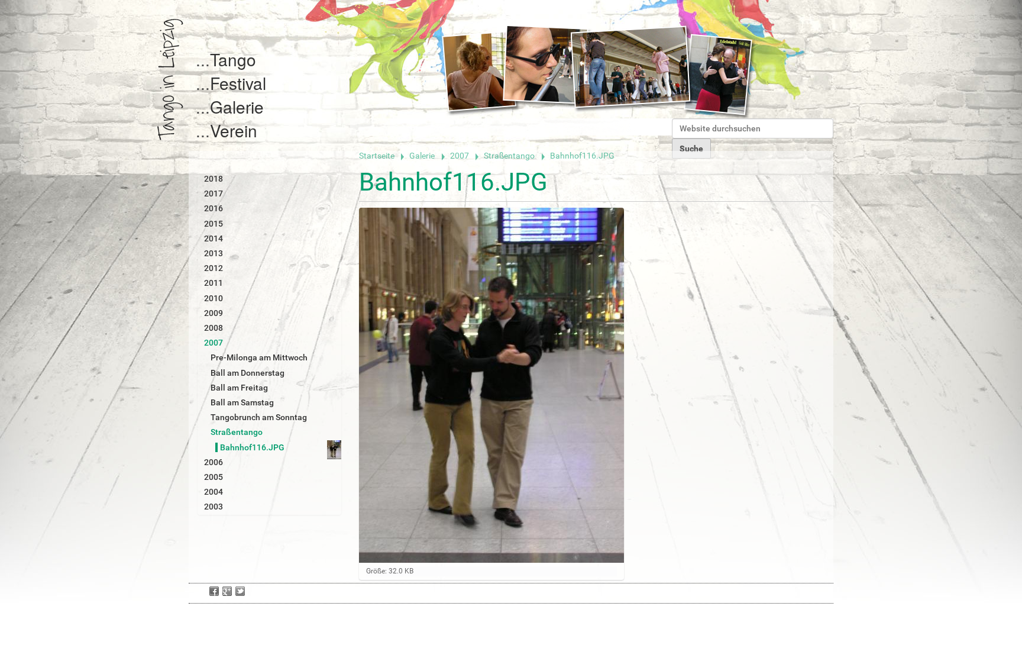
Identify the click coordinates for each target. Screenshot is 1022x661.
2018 (213, 178)
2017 (213, 193)
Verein (233, 130)
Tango (233, 59)
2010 (213, 298)
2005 (213, 477)
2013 (213, 253)
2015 (213, 223)
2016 (213, 208)
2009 (213, 313)
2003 (213, 506)
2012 (213, 268)
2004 (213, 491)
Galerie (237, 106)
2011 (213, 283)
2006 (213, 462)
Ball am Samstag (242, 402)
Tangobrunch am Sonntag (259, 417)
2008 (213, 328)
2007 (459, 155)
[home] (170, 79)
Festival (238, 83)
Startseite (376, 155)
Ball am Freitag (239, 387)
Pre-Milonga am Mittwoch (259, 357)
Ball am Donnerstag (247, 373)
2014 (213, 238)
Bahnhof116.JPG (252, 447)
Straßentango (509, 155)
